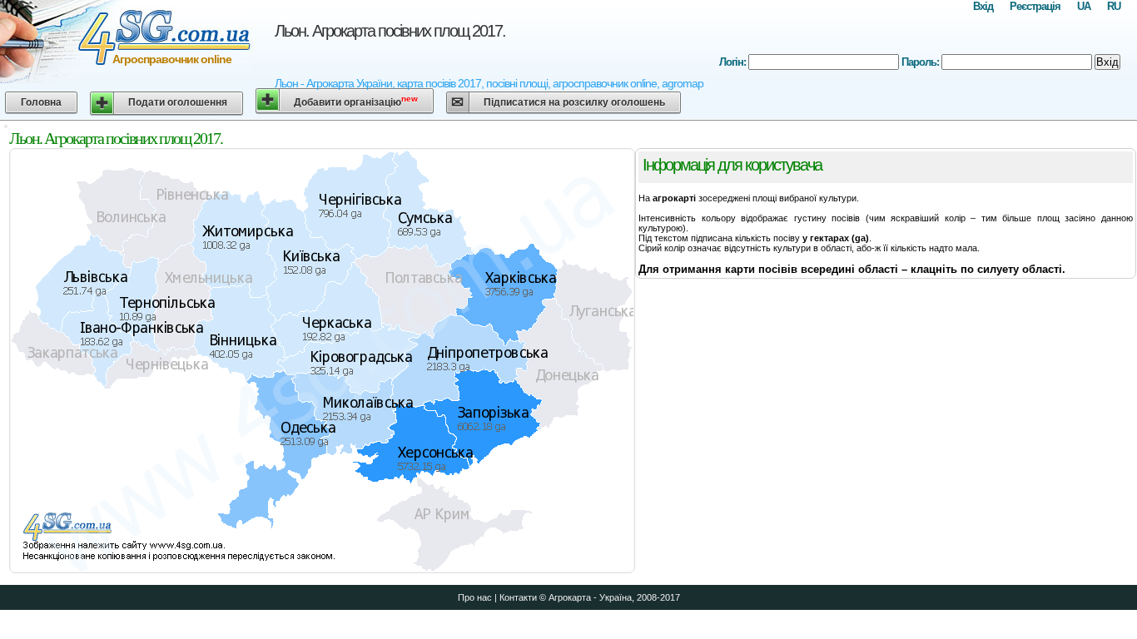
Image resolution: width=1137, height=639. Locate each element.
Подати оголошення (177, 102)
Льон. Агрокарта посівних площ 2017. (390, 31)
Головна (41, 102)
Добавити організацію (356, 101)
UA (1083, 6)
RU (1113, 6)
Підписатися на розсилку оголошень (574, 102)
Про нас (475, 597)
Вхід (983, 6)
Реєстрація (1035, 6)
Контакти (518, 597)
